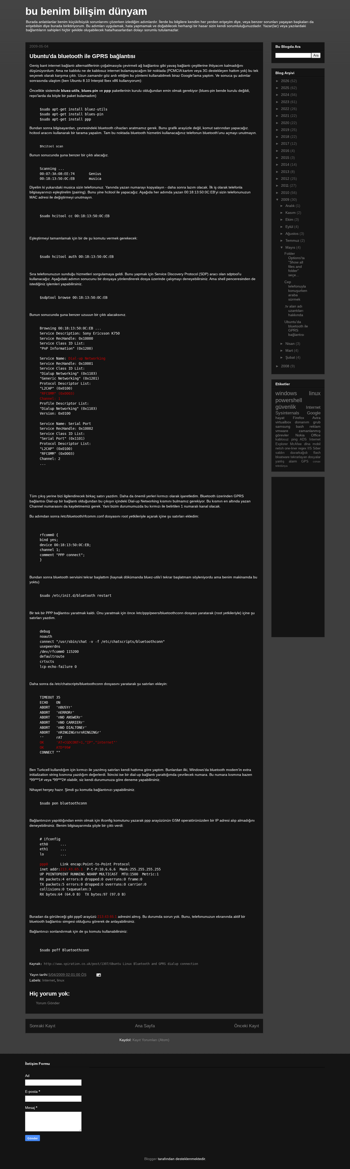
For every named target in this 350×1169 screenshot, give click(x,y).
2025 (285, 88)
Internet (48, 980)
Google (314, 413)
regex (302, 448)
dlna (307, 444)
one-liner (291, 448)
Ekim (289, 219)
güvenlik (285, 407)
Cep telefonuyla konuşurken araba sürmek (295, 290)
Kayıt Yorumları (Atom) (150, 1040)
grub (317, 422)
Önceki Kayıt (246, 1025)
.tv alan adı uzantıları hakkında (293, 310)
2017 (285, 143)
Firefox (298, 418)
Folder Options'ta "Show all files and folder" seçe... (294, 264)
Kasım (291, 213)
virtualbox (283, 422)
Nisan (290, 343)
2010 (285, 193)
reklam (315, 426)
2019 (285, 130)
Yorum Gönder (48, 1003)
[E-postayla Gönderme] (98, 975)
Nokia (300, 435)
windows (286, 393)
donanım (302, 422)
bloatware (282, 457)
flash (317, 453)
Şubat (290, 357)
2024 (285, 95)
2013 (285, 172)
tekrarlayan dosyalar (306, 457)
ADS (303, 439)
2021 (285, 116)
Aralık (290, 206)
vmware (281, 431)
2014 (285, 164)
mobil (317, 444)
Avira (316, 418)
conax (317, 461)
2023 (285, 102)
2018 (285, 137)
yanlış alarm (286, 461)
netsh (279, 448)
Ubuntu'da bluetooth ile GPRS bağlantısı (296, 328)
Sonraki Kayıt (42, 1025)
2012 (285, 179)
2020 (285, 123)
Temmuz (292, 240)
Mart (289, 350)
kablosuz (282, 439)
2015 (285, 158)
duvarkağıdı (299, 453)
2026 (285, 81)
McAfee (296, 444)
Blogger (150, 1159)
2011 (285, 185)
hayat (279, 418)
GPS (304, 461)
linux (60, 980)
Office (316, 435)
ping (294, 439)
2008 (285, 366)
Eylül (289, 227)
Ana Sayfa (145, 1025)
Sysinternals (287, 413)
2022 (285, 109)
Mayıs (290, 247)
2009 (285, 199)
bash (300, 426)
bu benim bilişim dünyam (86, 11)
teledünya (281, 465)
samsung (282, 426)
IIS (309, 448)
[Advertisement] (295, 555)
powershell (288, 400)
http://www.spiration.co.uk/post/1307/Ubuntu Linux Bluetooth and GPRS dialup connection (121, 964)
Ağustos (292, 233)
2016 (285, 151)
